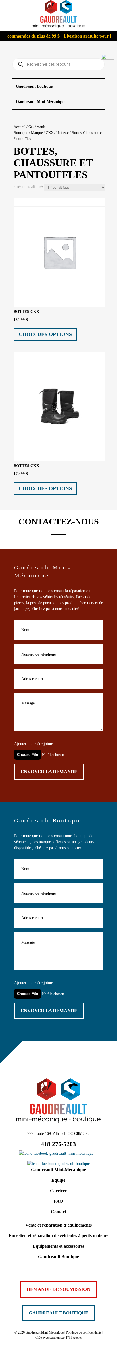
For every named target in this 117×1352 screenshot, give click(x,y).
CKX (49, 133)
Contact (58, 1211)
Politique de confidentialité (83, 1332)
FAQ (58, 1201)
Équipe (58, 1180)
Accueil (20, 127)
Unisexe (62, 133)
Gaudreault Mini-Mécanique (58, 1169)
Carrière (58, 1190)
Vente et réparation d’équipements (58, 1225)
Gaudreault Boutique (58, 1256)
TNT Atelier (74, 1337)
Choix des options (45, 334)
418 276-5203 (58, 1144)
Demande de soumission (58, 1289)
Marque (37, 133)
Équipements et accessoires (58, 1246)
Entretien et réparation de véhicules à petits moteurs (58, 1235)
